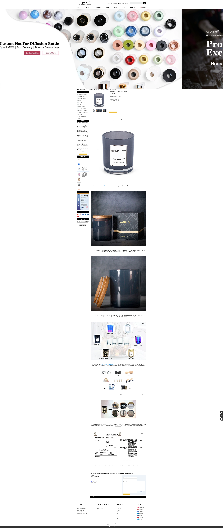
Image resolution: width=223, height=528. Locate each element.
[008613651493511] (96, 482)
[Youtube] (80, 214)
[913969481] (93, 482)
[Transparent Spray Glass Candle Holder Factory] (99, 100)
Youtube (138, 509)
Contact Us (132, 7)
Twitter (138, 519)
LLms (118, 518)
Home (78, 7)
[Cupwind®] (113, 524)
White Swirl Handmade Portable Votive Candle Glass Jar (85, 181)
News (107, 7)
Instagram (138, 507)
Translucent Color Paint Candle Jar (94, 89)
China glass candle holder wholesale (109, 473)
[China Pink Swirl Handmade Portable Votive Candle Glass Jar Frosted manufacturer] (79, 176)
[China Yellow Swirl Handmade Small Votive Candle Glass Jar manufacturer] (79, 187)
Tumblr (138, 515)
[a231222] (111, 49)
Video (115, 7)
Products (87, 7)
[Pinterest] (78, 216)
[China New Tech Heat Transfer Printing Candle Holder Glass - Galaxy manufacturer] (79, 171)
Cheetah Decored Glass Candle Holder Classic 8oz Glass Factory (85, 166)
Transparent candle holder (129, 473)
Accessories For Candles (82, 110)
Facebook (138, 511)
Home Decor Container (81, 116)
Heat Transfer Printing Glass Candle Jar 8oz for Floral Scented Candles (85, 160)
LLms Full (119, 520)
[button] (221, 49)
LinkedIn (138, 513)
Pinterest (138, 517)
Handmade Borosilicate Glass (82, 112)
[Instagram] (78, 214)
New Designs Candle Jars (82, 96)
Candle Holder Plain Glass (82, 94)
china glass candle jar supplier (98, 473)
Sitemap (118, 516)
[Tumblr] (88, 214)
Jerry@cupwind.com (123, 3)
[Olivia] (83, 151)
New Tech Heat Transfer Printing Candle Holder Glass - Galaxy (85, 171)
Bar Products (79, 114)
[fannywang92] (91, 482)
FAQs (123, 7)
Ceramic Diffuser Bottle (81, 108)
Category (80, 89)
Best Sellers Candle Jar (81, 98)
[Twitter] (80, 216)
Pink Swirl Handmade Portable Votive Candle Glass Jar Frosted (85, 176)
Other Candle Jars (80, 104)
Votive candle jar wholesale (119, 473)
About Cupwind (100, 508)
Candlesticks (79, 118)
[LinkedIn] (85, 214)
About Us (98, 7)
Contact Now (83, 154)
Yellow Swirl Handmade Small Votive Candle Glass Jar (85, 187)
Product (118, 510)
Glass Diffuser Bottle (81, 106)
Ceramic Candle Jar (81, 102)
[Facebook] (83, 214)
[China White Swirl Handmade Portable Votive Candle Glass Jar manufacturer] (79, 182)
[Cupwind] (85, 3)
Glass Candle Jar (85, 89)
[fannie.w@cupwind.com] (94, 482)
